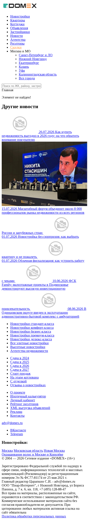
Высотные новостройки (27, 347)
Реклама (16, 412)
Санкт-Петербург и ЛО (36, 55)
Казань (24, 66)
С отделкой (18, 381)
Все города (27, 78)
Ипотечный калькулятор (28, 396)
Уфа (22, 70)
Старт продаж (20, 373)
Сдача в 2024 (19, 358)
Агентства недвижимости (29, 351)
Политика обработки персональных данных (34, 516)
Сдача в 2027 (19, 369)
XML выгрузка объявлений (30, 408)
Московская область (28, 450)
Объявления (19, 28)
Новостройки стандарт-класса (32, 324)
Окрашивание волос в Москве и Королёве (32, 454)
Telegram (16, 434)
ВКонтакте (18, 430)
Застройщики (20, 32)
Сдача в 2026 (19, 366)
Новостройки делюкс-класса (31, 339)
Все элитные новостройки (29, 343)
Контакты (17, 415)
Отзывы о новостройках (28, 385)
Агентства (17, 39)
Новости (16, 36)
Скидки (16, 47)
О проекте (17, 392)
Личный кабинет (22, 400)
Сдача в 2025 (19, 362)
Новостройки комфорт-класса (32, 327)
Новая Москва (54, 450)
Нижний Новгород (33, 59)
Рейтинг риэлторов (24, 404)
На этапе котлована (24, 377)
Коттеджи (17, 24)
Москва (7, 450)
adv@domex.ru (12, 423)
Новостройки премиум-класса (32, 335)
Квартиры (17, 20)
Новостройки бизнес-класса (30, 331)
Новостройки (20, 16)
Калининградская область (38, 74)
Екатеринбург (29, 63)
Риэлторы (17, 43)
